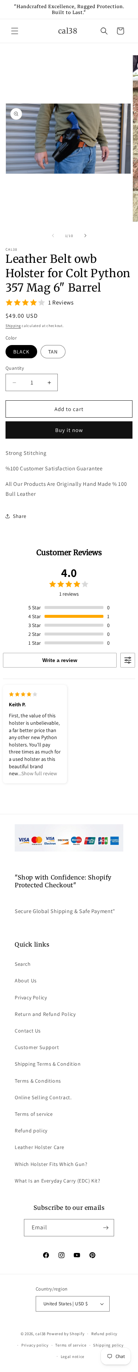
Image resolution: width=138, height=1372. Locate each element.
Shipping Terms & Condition (48, 1064)
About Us (26, 980)
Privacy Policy (31, 997)
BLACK (21, 351)
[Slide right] (85, 235)
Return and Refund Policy (45, 1014)
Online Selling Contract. (43, 1097)
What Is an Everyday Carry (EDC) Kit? (57, 1180)
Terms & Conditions (38, 1080)
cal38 (40, 1333)
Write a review (59, 660)
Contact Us (28, 1030)
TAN (53, 351)
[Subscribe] (106, 1227)
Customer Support (37, 1047)
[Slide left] (53, 235)
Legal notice (72, 1356)
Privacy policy (35, 1345)
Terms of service (34, 1114)
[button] (15, 31)
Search (23, 964)
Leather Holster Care (39, 1147)
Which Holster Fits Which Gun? (51, 1164)
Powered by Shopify (66, 1333)
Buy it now (69, 429)
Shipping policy (108, 1345)
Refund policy (31, 1130)
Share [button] (19, 516)
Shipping (13, 325)
